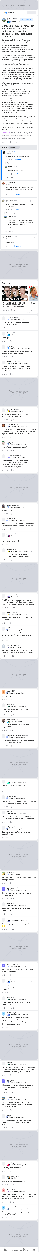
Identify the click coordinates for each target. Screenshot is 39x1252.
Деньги (13, 335)
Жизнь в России (16, 597)
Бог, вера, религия (17, 706)
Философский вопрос (17, 1191)
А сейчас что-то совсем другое (20, 348)
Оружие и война (16, 722)
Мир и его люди (15, 647)
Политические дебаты (14, 22)
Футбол (13, 1178)
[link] (15, 299)
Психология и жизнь (18, 426)
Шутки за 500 (16, 411)
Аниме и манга (16, 536)
